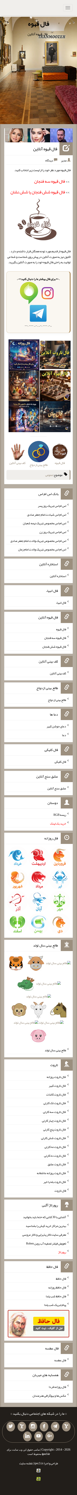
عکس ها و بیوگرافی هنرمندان (49, 1396)
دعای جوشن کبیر (56, 726)
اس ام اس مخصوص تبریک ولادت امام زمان (42, 549)
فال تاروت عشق (57, 1164)
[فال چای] (55, 418)
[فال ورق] (24, 418)
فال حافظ (61, 1279)
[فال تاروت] (55, 356)
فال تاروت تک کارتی (54, 1103)
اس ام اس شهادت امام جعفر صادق (46, 514)
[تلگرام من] (55, 1427)
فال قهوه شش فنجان (54, 647)
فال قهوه (38, 23)
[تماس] (22, 1427)
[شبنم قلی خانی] (16, 136)
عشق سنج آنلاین (56, 788)
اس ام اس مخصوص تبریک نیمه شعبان (44, 523)
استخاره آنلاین (58, 576)
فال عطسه (60, 1360)
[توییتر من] (10, 1427)
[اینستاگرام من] (33, 1427)
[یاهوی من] (66, 1427)
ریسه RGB (59, 815)
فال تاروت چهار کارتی (54, 1121)
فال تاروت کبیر (57, 1086)
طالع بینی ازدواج (57, 700)
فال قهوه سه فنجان (55, 638)
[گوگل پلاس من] (49, 1436)
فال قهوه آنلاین (45, 148)
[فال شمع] (24, 387)
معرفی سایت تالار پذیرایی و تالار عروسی (44, 1235)
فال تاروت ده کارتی (55, 1155)
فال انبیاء (61, 603)
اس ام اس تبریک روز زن (52, 532)
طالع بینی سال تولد (55, 1050)
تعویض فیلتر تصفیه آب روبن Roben (46, 1243)
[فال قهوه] (55, 387)
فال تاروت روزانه (56, 1077)
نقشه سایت (26, 1463)
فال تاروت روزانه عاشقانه (51, 1173)
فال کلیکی (60, 762)
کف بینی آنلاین (58, 673)
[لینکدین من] (27, 1436)
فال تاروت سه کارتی (54, 1112)
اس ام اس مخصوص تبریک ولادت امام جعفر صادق (38, 541)
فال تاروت (60, 1190)
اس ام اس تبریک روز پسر (52, 506)
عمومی (49, 475)
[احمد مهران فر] (61, 136)
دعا (64, 735)
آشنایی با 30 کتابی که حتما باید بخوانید (44, 1217)
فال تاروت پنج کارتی (54, 1129)
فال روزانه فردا (57, 1387)
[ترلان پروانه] (39, 136)
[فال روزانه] (24, 356)
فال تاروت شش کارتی (53, 1138)
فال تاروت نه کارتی (55, 1147)
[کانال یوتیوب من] (38, 1436)
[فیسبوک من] (44, 1427)
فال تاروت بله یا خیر (54, 1182)
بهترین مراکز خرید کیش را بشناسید (46, 1226)
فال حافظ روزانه (57, 1287)
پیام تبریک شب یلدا (55, 1305)
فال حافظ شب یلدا (56, 1296)
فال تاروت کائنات (56, 1094)
